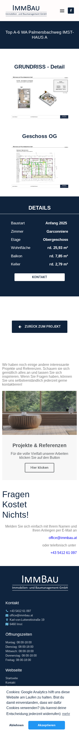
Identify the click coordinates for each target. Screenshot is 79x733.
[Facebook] (71, 10)
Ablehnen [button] (16, 725)
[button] (39, 277)
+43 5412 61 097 (63, 553)
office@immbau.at (63, 538)
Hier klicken (39, 468)
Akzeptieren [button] (47, 725)
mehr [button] (66, 714)
